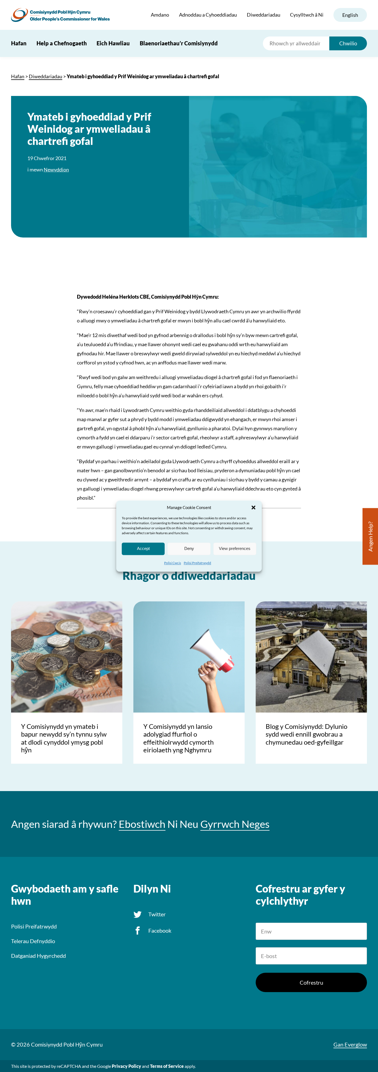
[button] (253, 507)
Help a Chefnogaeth (62, 43)
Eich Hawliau (113, 43)
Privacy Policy (126, 1066)
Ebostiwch (142, 824)
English (350, 15)
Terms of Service (167, 1066)
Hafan (19, 43)
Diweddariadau (263, 15)
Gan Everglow (350, 1044)
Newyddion (56, 169)
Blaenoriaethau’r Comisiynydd (179, 43)
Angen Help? (370, 536)
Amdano (160, 15)
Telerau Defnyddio (33, 941)
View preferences (234, 548)
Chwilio (348, 43)
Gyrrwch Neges (235, 824)
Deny (189, 548)
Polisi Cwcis (172, 563)
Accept (143, 548)
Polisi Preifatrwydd (197, 563)
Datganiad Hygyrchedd (38, 955)
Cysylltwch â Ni (306, 15)
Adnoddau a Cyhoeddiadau (208, 15)
